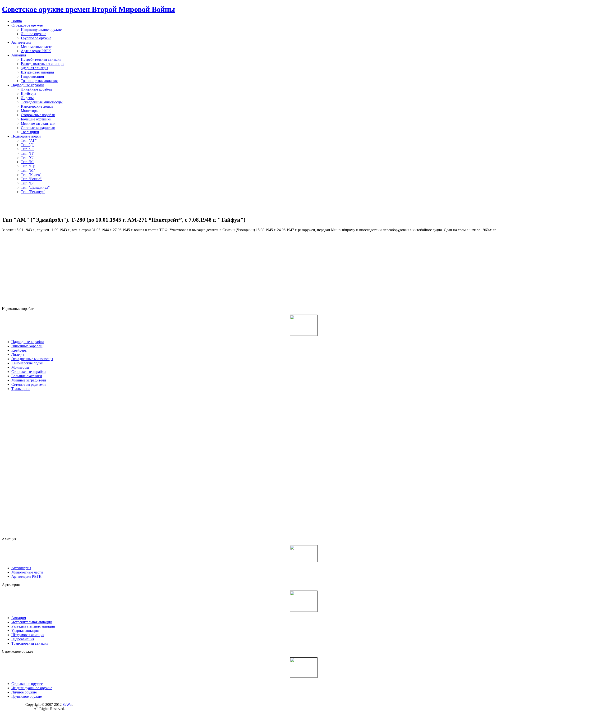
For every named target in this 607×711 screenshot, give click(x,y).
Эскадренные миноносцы (42, 102)
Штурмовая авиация (37, 72)
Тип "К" (27, 162)
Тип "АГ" (29, 140)
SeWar (67, 704)
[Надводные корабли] (303, 325)
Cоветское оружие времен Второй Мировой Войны (88, 9)
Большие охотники (36, 119)
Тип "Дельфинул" (35, 187)
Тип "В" (27, 183)
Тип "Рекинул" (33, 192)
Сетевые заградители (38, 128)
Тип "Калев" (31, 175)
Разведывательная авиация (42, 64)
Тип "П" (28, 153)
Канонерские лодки (37, 106)
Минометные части (36, 47)
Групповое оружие (36, 38)
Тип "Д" (27, 145)
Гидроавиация (32, 76)
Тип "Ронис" (31, 179)
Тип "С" (27, 158)
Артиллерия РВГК (36, 51)
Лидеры (27, 98)
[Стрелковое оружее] (303, 667)
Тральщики (30, 132)
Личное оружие (33, 34)
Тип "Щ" (28, 166)
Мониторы (29, 111)
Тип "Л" (27, 149)
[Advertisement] (303, 205)
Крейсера (28, 94)
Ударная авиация (34, 68)
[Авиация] (303, 553)
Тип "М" (28, 170)
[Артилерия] (303, 601)
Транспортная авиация (39, 81)
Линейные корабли (36, 89)
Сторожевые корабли (38, 115)
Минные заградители (38, 123)
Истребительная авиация (41, 59)
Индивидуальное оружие (41, 30)
